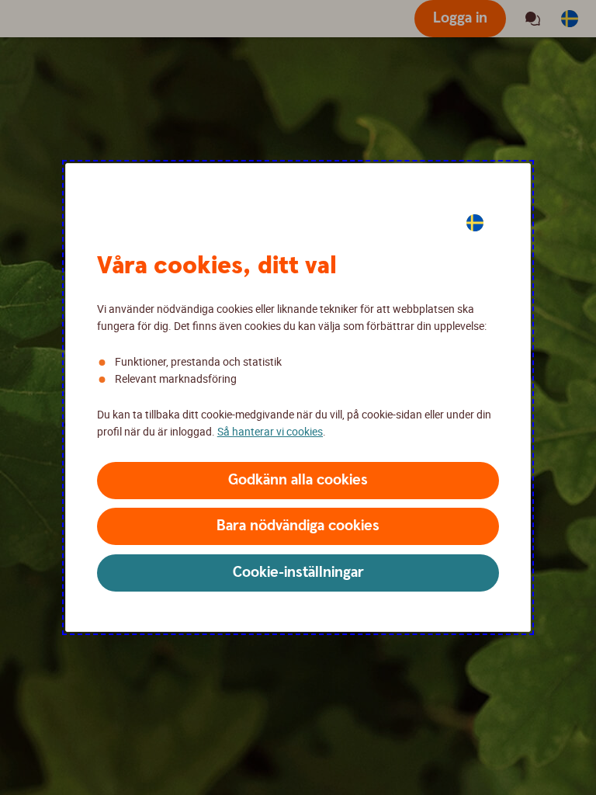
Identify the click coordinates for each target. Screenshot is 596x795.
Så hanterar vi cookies (270, 431)
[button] (298, 480)
